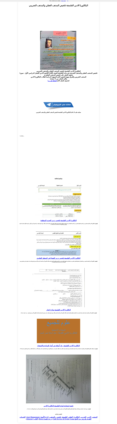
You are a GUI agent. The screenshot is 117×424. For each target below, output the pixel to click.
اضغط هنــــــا (52, 81)
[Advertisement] (58, 20)
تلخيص (59, 417)
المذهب (94, 417)
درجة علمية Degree (45, 419)
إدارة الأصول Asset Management (37, 417)
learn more (63, 0)
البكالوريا (77, 417)
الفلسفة (64, 417)
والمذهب (52, 417)
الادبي (89, 417)
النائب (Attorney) (32, 419)
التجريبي (83, 417)
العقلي (70, 417)
